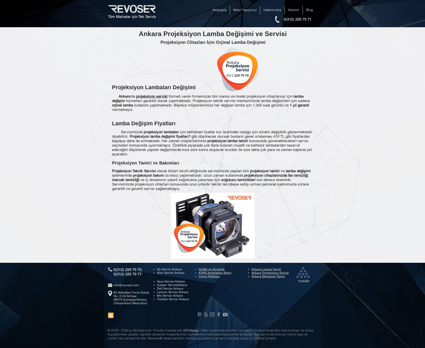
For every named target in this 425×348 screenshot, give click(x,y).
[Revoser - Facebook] (219, 314)
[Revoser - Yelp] (206, 314)
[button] (245, 10)
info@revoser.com (126, 285)
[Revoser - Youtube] (225, 314)
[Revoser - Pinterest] (199, 314)
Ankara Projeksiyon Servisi (270, 273)
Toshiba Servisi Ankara (173, 299)
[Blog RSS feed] (111, 316)
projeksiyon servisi (152, 96)
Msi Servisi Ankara (170, 295)
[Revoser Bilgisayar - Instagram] (212, 314)
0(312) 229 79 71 (127, 274)
